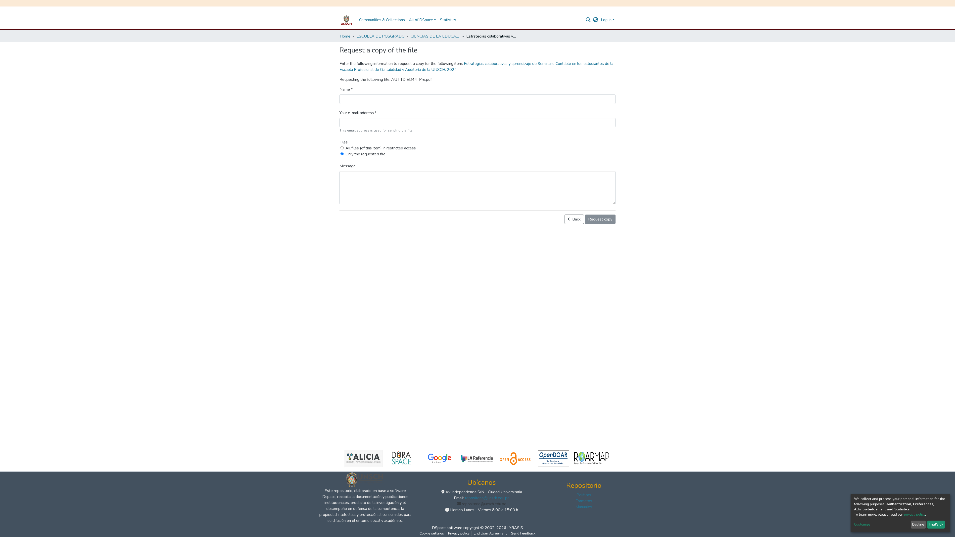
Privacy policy (459, 533)
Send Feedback (523, 533)
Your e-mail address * (358, 113)
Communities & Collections (382, 20)
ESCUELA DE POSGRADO (380, 36)
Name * (346, 89)
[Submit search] (588, 20)
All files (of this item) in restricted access (380, 148)
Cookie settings (432, 533)
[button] (596, 20)
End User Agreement (490, 533)
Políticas (583, 495)
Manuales (583, 507)
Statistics (448, 20)
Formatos (583, 501)
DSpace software (447, 528)
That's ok (936, 524)
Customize (862, 524)
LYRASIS (515, 528)
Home (345, 36)
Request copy (600, 219)
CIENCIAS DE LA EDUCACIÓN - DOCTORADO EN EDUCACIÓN (435, 36)
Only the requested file (365, 154)
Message (347, 166)
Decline (918, 524)
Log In (606, 20)
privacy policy (914, 514)
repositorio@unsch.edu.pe (487, 498)
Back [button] (576, 219)
